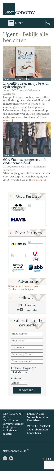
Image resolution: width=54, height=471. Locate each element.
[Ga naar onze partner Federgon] (18, 268)
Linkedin (30, 305)
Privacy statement (13, 423)
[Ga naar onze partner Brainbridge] (18, 207)
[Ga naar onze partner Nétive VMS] (35, 256)
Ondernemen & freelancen (19, 79)
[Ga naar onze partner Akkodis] (18, 244)
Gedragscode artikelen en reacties (11, 430)
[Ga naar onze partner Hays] (18, 220)
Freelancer (10, 155)
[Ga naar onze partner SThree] (35, 207)
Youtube (31, 310)
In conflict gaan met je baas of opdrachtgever (26, 85)
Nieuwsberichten (37, 417)
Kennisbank (34, 420)
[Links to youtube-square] (12, 458)
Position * (17, 378)
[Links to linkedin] (5, 458)
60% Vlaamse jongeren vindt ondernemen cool (25, 161)
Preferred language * (23, 367)
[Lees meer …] (37, 179)
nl (43, 459)
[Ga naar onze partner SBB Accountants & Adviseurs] (35, 268)
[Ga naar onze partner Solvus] (18, 256)
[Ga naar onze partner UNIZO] (35, 244)
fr (49, 459)
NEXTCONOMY (13, 413)
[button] (27, 62)
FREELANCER (35, 413)
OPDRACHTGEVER (39, 426)
